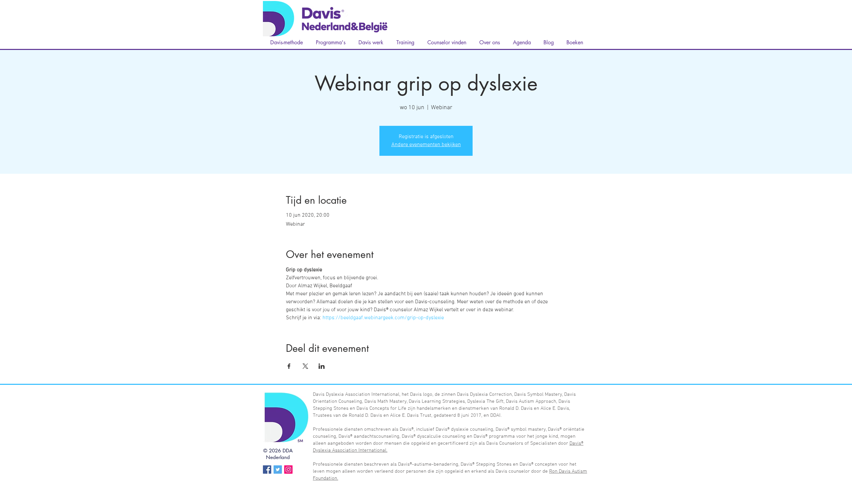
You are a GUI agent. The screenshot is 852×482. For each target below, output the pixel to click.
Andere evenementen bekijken (426, 144)
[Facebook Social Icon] (267, 469)
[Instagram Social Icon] (288, 469)
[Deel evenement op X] (305, 366)
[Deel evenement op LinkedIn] (322, 366)
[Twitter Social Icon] (278, 469)
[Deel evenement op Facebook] (289, 366)
